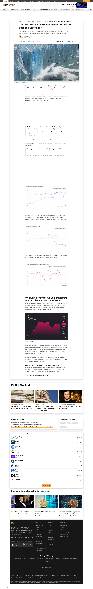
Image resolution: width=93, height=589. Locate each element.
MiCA (47, 5)
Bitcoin (20, 5)
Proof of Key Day (61, 143)
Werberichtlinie (39, 546)
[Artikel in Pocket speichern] (34, 41)
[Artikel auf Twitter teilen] (26, 41)
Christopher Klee (28, 36)
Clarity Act (53, 5)
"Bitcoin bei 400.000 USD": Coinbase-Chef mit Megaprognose (26, 424)
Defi (69, 423)
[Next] (4, 586)
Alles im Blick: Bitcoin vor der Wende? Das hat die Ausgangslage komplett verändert (32, 426)
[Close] (7, 587)
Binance (50, 86)
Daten (30, 351)
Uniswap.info (32, 341)
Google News (51, 544)
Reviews (50, 532)
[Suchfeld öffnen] (89, 5)
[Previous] (1, 586)
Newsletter (51, 542)
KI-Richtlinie (38, 550)
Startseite (21, 21)
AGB (43, 567)
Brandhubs (51, 539)
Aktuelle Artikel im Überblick (29, 21)
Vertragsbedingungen (20, 558)
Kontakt (62, 530)
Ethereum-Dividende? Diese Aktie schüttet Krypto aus (24, 422)
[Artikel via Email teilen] (37, 41)
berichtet (27, 90)
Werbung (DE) (64, 534)
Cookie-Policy (39, 558)
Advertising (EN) (64, 532)
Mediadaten (38, 532)
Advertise (79, 1)
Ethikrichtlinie (39, 543)
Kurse (49, 528)
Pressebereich (64, 536)
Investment (39, 21)
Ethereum (26, 5)
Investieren (42, 5)
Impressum (38, 534)
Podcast (50, 535)
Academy (50, 537)
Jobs (36, 530)
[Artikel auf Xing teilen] (32, 41)
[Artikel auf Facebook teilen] (24, 41)
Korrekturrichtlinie (40, 548)
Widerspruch (47, 561)
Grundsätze (38, 541)
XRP (31, 5)
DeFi (44, 21)
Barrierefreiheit (39, 539)
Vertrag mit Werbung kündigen (52, 558)
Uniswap (63, 427)
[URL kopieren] (39, 41)
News (49, 525)
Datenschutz (38, 536)
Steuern (35, 5)
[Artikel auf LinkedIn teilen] (29, 41)
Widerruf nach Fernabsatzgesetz (70, 558)
